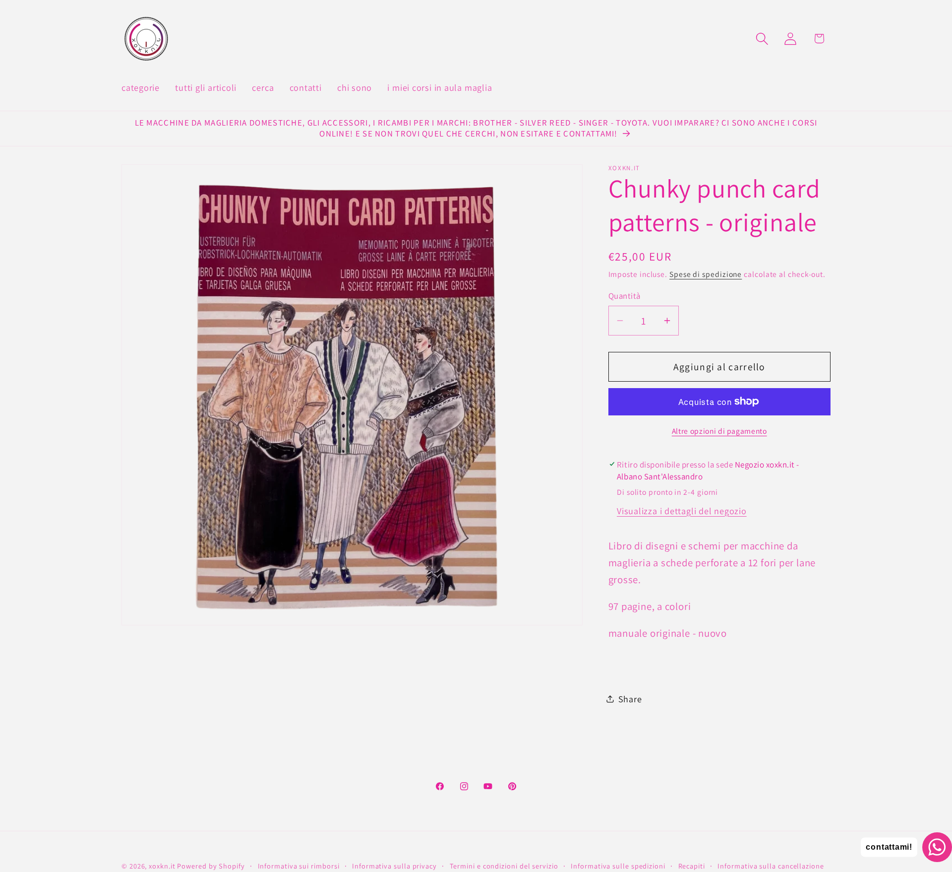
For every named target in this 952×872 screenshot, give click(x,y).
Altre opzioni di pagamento (719, 431)
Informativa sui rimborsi (299, 866)
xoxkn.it (162, 866)
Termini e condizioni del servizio (504, 866)
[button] (762, 38)
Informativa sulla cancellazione (770, 866)
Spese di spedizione (705, 274)
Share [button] (630, 698)
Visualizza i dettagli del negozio (682, 510)
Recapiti (691, 866)
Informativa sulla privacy (394, 866)
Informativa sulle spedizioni (618, 866)
